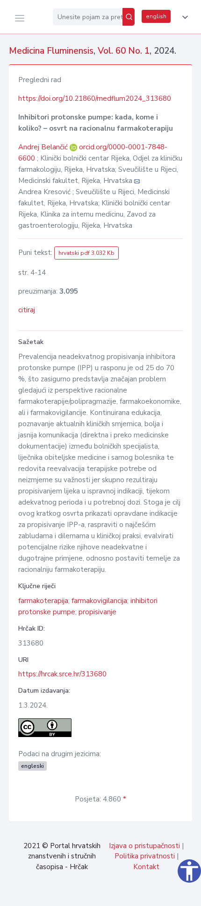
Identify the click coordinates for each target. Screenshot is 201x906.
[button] (183, 17)
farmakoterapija (43, 600)
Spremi (131, 894)
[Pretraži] (128, 17)
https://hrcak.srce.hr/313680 (62, 674)
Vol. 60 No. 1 (124, 51)
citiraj (26, 310)
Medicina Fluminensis (51, 51)
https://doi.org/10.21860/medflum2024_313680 (94, 98)
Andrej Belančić (44, 147)
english (156, 16)
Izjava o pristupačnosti (144, 845)
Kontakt (146, 866)
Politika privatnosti (145, 856)
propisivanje (97, 612)
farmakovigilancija (99, 600)
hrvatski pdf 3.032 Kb (86, 253)
